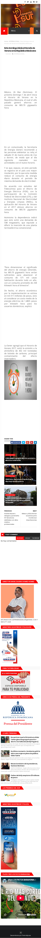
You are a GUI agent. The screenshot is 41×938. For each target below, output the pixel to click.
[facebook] (25, 2)
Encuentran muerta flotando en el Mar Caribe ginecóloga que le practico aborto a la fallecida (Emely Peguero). (25, 739)
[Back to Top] (21, 932)
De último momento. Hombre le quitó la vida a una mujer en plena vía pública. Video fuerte (25, 753)
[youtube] (31, 2)
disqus (27, 538)
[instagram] (34, 2)
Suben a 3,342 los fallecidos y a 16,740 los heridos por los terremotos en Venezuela (19, 500)
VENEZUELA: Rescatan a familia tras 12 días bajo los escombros (19, 480)
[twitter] (28, 2)
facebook (35, 538)
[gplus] (37, 2)
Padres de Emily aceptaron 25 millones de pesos (25, 776)
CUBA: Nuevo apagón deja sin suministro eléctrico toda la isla (20, 459)
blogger (20, 538)
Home (6, 41)
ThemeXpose (26, 935)
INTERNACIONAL (14, 41)
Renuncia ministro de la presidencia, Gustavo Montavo (24, 765)
